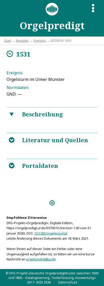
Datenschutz (67, 282)
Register (22, 40)
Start (7, 40)
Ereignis (40, 40)
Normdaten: (18, 87)
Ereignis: (15, 73)
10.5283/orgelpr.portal (50, 233)
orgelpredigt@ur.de (41, 259)
